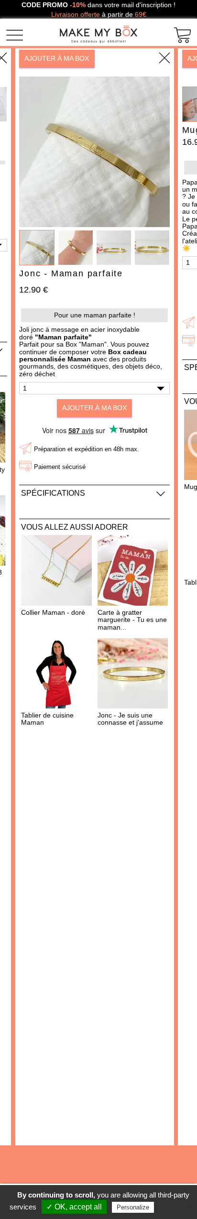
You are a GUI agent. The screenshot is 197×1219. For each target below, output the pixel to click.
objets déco (142, 366)
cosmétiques (89, 366)
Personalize (133, 1207)
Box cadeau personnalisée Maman (83, 355)
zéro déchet (37, 374)
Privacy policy (176, 1207)
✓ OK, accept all (74, 1207)
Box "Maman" (86, 344)
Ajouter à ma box (56, 58)
